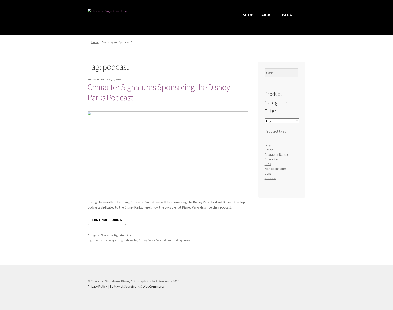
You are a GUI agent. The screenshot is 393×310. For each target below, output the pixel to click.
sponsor (185, 240)
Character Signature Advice (117, 235)
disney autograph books (121, 240)
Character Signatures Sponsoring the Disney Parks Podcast (159, 92)
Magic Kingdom (275, 169)
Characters (272, 159)
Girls (268, 164)
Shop (248, 14)
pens (268, 173)
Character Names (277, 155)
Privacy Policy (97, 286)
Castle (269, 150)
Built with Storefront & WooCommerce (137, 286)
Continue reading (109, 221)
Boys (268, 145)
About (267, 14)
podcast (172, 240)
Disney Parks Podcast (152, 240)
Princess (270, 178)
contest (100, 240)
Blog (287, 14)
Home (95, 42)
